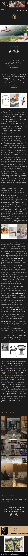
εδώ (20, 554)
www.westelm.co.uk (6, 328)
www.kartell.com (10, 386)
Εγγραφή (16, 517)
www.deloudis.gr (5, 293)
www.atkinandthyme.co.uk (8, 372)
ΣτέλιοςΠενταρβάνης (16, 529)
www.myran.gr (5, 278)
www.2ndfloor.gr (15, 320)
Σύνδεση (11, 517)
